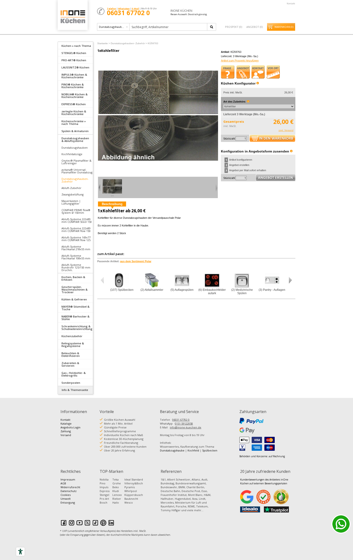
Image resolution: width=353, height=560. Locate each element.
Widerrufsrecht (70, 487)
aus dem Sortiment (135, 261)
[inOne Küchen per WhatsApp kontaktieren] (341, 524)
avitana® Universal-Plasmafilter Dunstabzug (76, 171)
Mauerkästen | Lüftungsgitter (71, 202)
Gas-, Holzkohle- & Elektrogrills (73, 374)
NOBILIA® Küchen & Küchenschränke (74, 95)
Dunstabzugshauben (74, 147)
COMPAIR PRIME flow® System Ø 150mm (75, 211)
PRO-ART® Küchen (73, 60)
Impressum (68, 479)
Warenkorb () (283, 27)
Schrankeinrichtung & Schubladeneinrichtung (76, 327)
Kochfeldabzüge (71, 154)
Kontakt (291, 3)
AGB (63, 483)
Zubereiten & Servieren (70, 364)
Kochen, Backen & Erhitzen (73, 278)
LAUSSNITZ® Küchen (75, 67)
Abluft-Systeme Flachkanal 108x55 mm (75, 257)
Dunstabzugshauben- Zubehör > (129, 43)
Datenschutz (69, 491)
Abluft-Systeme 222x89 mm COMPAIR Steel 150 (76, 220)
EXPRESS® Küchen (73, 104)
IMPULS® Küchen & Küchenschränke (74, 76)
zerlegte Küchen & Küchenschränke (73, 113)
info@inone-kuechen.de (185, 427)
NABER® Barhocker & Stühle (75, 318)
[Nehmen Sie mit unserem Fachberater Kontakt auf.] (258, 72)
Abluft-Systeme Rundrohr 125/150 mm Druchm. (75, 267)
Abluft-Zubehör (71, 188)
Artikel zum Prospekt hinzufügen (240, 60)
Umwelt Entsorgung (68, 500)
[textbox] (168, 27)
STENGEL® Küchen (73, 53)
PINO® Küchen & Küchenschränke (72, 86)
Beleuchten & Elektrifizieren (70, 354)
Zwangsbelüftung (72, 194)
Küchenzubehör (71, 336)
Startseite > (103, 43)
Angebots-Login (70, 427)
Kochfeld (193, 450)
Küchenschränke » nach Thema (73, 122)
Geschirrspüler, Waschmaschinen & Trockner (74, 289)
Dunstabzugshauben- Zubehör (75, 180)
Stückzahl (229, 138)
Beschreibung (112, 204)
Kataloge (66, 423)
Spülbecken (209, 450)
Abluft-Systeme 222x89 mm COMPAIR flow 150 (76, 229)
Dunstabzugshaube (172, 450)
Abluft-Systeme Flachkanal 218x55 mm (75, 247)
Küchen (72, 16)
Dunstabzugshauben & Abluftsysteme (75, 139)
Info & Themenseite (75, 390)
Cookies (66, 495)
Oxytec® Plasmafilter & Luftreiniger (76, 161)
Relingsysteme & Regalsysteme (72, 344)
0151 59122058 (184, 423)
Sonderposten (70, 382)
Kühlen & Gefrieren (74, 299)
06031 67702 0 (180, 419)
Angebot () (254, 27)
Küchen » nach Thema (76, 46)
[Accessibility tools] (20, 551)
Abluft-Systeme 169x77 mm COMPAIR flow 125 (76, 238)
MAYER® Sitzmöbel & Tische (75, 308)
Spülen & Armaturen (75, 131)
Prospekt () (233, 27)
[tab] (75, 45)
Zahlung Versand (66, 433)
